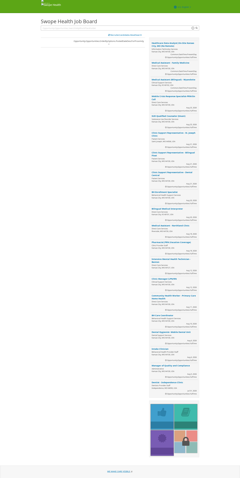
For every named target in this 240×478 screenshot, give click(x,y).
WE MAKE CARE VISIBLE (119, 471)
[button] (192, 28)
